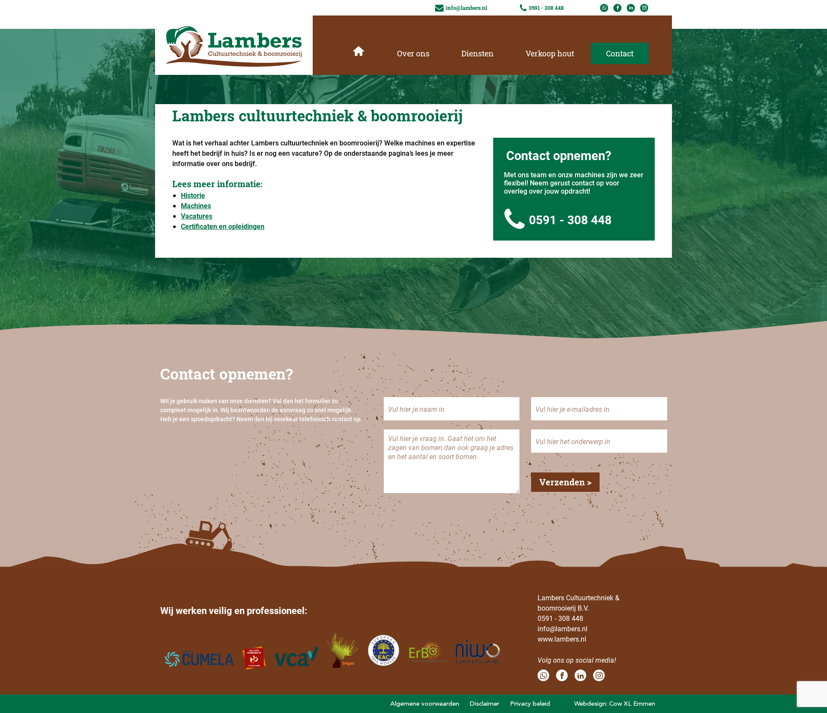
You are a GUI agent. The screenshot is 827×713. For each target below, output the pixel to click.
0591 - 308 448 (570, 219)
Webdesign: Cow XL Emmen (614, 703)
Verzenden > (565, 482)
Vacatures (196, 215)
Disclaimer (484, 703)
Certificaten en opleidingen (222, 226)
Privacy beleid (530, 703)
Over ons (413, 53)
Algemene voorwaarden (424, 703)
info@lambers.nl (563, 628)
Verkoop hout (549, 53)
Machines (196, 205)
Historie (193, 195)
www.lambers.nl (562, 638)
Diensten (477, 53)
